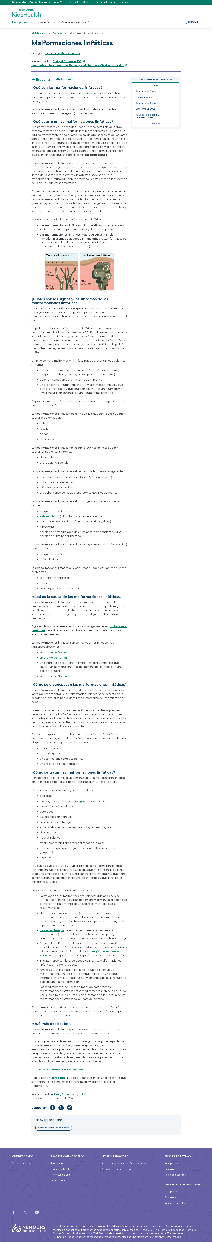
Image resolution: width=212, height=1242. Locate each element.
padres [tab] (155, 85)
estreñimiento (49, 516)
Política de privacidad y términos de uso (125, 1163)
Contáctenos (58, 1180)
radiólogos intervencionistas (90, 801)
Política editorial (60, 1169)
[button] (41, 79)
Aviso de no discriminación (117, 1169)
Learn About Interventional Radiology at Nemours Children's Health (79, 65)
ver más (156, 123)
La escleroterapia (52, 930)
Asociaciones (58, 1163)
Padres (58, 33)
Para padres (171, 1163)
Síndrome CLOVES (145, 109)
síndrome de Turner (53, 657)
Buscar (193, 22)
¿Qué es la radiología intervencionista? (147, 116)
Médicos (87, 2)
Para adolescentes (175, 1174)
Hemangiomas (144, 97)
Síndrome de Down (146, 103)
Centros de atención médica (112, 2)
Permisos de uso (60, 1174)
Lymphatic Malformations (62, 53)
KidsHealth (38, 33)
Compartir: (39, 1107)
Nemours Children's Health (64, 2)
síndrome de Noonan (54, 676)
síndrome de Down (53, 652)
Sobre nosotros (21, 1163)
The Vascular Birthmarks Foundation (58, 1069)
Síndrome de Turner (146, 91)
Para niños (170, 1169)
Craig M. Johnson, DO (69, 61)
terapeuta (59, 1077)
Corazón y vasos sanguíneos (53, 1127)
